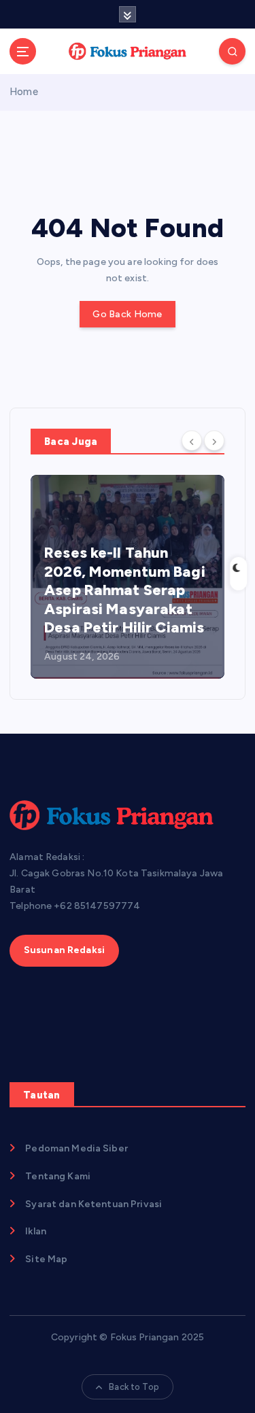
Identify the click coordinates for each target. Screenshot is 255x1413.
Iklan (35, 1231)
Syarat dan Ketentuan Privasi (93, 1204)
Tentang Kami (57, 1176)
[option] (127, 577)
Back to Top (134, 1387)
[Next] (214, 440)
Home (24, 92)
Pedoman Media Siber (76, 1148)
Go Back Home (127, 314)
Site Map (46, 1259)
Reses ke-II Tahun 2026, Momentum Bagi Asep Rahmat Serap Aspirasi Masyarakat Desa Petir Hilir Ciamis (124, 590)
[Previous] (192, 440)
